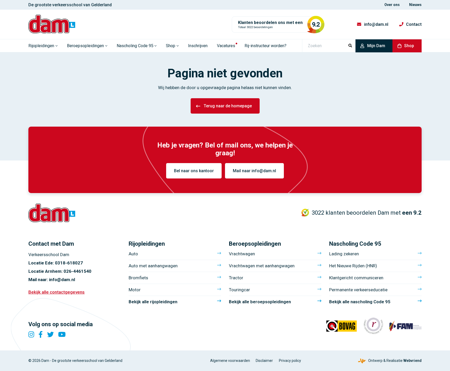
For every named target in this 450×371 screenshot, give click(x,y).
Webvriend (412, 360)
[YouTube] (62, 334)
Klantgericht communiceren (356, 277)
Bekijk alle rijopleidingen (153, 301)
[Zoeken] (350, 45)
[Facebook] (41, 334)
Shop (409, 45)
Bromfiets (138, 277)
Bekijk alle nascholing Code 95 (359, 301)
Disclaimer (264, 360)
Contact (414, 24)
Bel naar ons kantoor (194, 170)
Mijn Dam (376, 45)
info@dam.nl (376, 24)
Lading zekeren (344, 253)
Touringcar (239, 289)
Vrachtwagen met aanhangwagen (262, 265)
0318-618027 (69, 262)
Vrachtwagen (242, 253)
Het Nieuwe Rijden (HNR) (353, 265)
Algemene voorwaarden (230, 360)
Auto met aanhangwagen (153, 265)
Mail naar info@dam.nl (254, 170)
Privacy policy (290, 360)
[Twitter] (50, 334)
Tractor (236, 277)
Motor (135, 289)
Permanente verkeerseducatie (358, 289)
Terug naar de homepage (228, 105)
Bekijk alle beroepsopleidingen (260, 301)
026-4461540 (77, 271)
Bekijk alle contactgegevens (56, 292)
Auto (133, 253)
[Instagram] (31, 334)
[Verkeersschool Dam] (51, 24)
